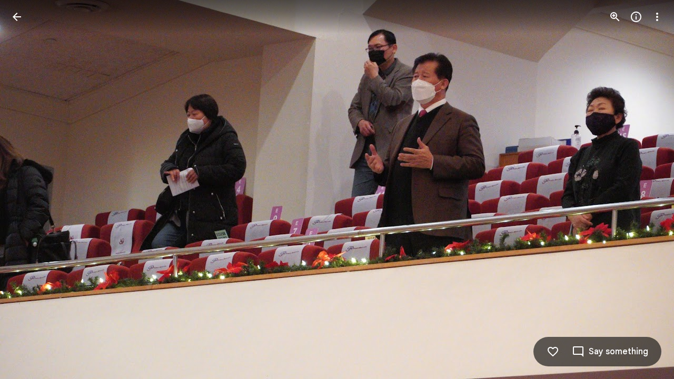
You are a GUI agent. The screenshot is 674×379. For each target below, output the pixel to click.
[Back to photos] (16, 16)
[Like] (553, 351)
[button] (29, 189)
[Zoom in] (615, 16)
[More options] (657, 16)
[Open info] (636, 16)
